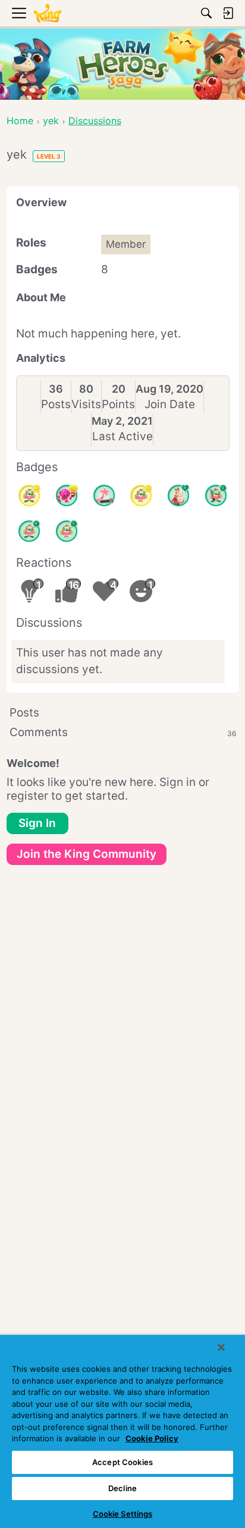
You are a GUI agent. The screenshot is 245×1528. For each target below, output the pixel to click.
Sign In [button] (37, 823)
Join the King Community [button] (86, 854)
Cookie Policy (151, 1438)
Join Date (170, 404)
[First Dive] (66, 531)
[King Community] (47, 13)
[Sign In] (227, 13)
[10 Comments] (141, 495)
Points (118, 404)
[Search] (206, 13)
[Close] (221, 1347)
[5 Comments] (216, 495)
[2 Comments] (29, 531)
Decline (122, 1488)
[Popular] (178, 495)
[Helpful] (66, 495)
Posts (56, 404)
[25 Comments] (29, 495)
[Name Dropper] (104, 495)
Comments (123, 732)
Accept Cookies (122, 1462)
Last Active (122, 436)
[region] (122, 1431)
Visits (86, 404)
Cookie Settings (123, 1513)
